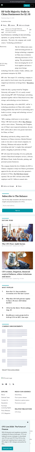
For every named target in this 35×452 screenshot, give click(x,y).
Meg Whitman (27, 122)
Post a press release (13, 370)
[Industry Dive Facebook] (6, 384)
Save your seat (7, 448)
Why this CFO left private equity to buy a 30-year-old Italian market (18, 301)
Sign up (27, 5)
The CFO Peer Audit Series (13, 244)
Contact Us (4, 400)
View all (4, 370)
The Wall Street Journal (21, 174)
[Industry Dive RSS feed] (13, 384)
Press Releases (5, 410)
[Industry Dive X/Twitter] (10, 384)
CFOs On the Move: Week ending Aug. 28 (18, 309)
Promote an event (20, 403)
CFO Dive (18, 412)
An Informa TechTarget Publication (17, 1)
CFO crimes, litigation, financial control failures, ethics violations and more (17, 274)
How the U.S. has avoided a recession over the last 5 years (17, 292)
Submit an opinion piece (22, 400)
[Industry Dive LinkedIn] (2, 384)
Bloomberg (30, 83)
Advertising (18, 395)
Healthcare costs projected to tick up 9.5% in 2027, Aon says (17, 316)
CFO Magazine (5, 413)
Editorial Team (5, 397)
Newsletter (4, 403)
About (3, 395)
